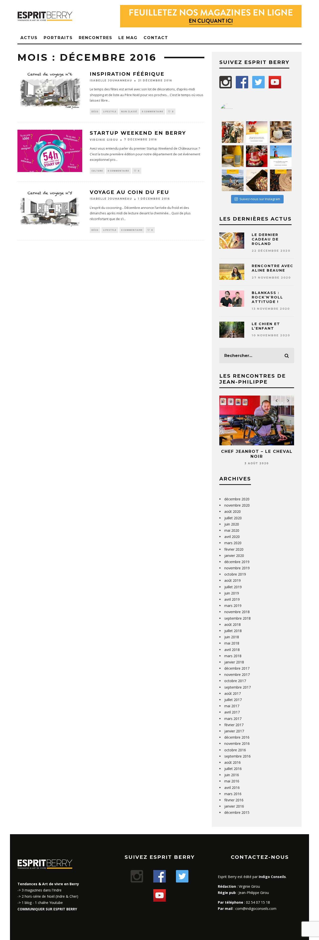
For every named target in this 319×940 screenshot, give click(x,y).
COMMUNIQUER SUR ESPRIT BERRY (47, 909)
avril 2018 (232, 649)
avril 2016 (232, 787)
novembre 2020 (237, 505)
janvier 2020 (234, 555)
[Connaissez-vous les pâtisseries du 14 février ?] (257, 156)
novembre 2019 (237, 568)
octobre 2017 (235, 680)
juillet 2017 (233, 699)
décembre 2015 (236, 812)
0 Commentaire (152, 111)
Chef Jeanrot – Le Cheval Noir (257, 454)
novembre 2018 (237, 611)
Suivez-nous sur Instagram (259, 199)
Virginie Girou (104, 139)
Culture (97, 170)
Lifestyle (109, 111)
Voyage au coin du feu (129, 192)
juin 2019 (231, 593)
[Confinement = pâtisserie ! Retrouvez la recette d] (281, 180)
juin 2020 (231, 524)
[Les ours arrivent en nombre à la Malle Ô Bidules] (232, 132)
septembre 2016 (237, 756)
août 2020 (232, 511)
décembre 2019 (236, 561)
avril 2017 (232, 712)
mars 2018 (232, 655)
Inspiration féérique (127, 74)
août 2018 (232, 624)
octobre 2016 (235, 750)
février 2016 (233, 800)
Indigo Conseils (272, 876)
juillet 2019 (233, 587)
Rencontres (95, 37)
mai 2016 (231, 781)
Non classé (129, 111)
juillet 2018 (233, 630)
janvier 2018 (234, 662)
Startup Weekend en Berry (138, 133)
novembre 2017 (237, 674)
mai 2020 (231, 530)
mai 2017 (231, 706)
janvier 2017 (234, 731)
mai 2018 (231, 643)
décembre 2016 (236, 737)
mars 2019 (232, 605)
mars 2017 (232, 718)
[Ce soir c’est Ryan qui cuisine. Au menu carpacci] (257, 180)
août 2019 (232, 580)
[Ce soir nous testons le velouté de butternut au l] (232, 156)
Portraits (58, 37)
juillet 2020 (233, 518)
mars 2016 (232, 793)
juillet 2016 (233, 768)
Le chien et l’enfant (266, 326)
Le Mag (128, 37)
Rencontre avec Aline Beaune (272, 268)
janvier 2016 (234, 806)
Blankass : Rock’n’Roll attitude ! (267, 297)
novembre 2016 (237, 743)
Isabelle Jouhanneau (111, 80)
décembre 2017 (236, 668)
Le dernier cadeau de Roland (265, 239)
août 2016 (232, 762)
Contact (156, 37)
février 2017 (233, 724)
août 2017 (232, 693)
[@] (234, 110)
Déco (94, 111)
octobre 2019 (235, 574)
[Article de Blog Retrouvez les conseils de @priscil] (232, 180)
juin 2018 (231, 637)
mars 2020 (232, 542)
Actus (29, 37)
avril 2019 (232, 599)
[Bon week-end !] (257, 132)
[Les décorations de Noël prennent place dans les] (281, 132)
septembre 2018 (237, 618)
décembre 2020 (236, 499)
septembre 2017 (237, 687)
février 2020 (233, 549)
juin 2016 (231, 774)
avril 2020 (232, 536)
